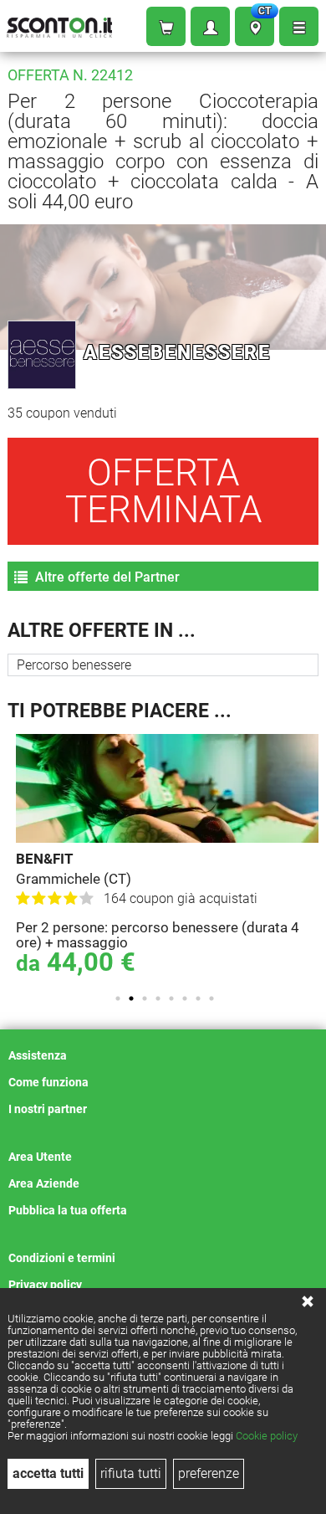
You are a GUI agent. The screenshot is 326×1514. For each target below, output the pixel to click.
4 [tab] (158, 998)
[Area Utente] (210, 26)
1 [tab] (118, 998)
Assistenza (37, 1055)
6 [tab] (184, 998)
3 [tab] (144, 998)
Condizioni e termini (61, 1258)
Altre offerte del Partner (106, 577)
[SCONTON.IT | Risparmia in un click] (59, 24)
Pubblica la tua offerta (67, 1210)
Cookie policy (267, 1435)
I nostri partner (47, 1109)
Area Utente (40, 1156)
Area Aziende (43, 1183)
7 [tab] (198, 998)
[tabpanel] (167, 857)
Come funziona (48, 1082)
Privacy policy (45, 1284)
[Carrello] (166, 26)
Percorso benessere (74, 665)
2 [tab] (131, 998)
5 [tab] (171, 998)
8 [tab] (211, 998)
